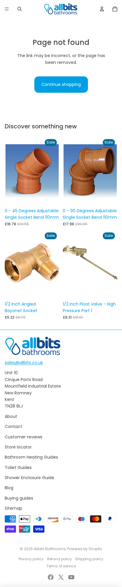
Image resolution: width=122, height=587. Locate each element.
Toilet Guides (18, 467)
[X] (61, 577)
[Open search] (19, 8)
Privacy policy (31, 558)
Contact (13, 426)
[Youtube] (71, 577)
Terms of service (61, 566)
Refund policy (59, 558)
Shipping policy (89, 558)
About (11, 416)
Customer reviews (23, 437)
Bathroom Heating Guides (31, 457)
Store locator (18, 447)
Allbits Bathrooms (50, 548)
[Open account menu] (101, 8)
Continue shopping (61, 84)
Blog (9, 488)
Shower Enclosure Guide (29, 478)
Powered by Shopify (84, 548)
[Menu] (7, 9)
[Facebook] (50, 577)
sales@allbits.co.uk (24, 363)
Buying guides (19, 498)
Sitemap (13, 508)
